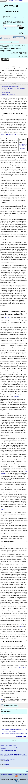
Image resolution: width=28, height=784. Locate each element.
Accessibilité (3, 0)
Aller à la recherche (19, 0)
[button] (26, 33)
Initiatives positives (6, 92)
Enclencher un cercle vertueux (8, 94)
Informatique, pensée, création (12, 42)
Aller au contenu (10, 0)
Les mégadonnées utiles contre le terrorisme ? (23, 145)
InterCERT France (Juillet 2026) (8, 750)
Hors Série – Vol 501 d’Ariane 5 (7, 759)
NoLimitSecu (6, 752)
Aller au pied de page (11, 1)
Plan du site (5, 774)
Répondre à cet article (10, 705)
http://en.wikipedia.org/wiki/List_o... (8, 134)
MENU (21, 33)
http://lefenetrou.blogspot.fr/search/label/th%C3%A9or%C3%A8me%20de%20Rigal (14, 730)
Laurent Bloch (23, 56)
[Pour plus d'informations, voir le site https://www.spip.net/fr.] (17, 782)
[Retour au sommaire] (27, 115)
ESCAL (14, 783)
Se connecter (6, 38)
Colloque (22, 149)
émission (7, 317)
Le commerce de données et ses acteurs (10, 86)
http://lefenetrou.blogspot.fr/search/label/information (14, 733)
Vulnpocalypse (3, 763)
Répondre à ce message (21, 736)
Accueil (2, 42)
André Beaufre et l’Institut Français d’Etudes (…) (12, 754)
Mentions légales (18, 774)
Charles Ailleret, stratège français (8, 745)
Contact (11, 774)
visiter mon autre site (18, 17)
